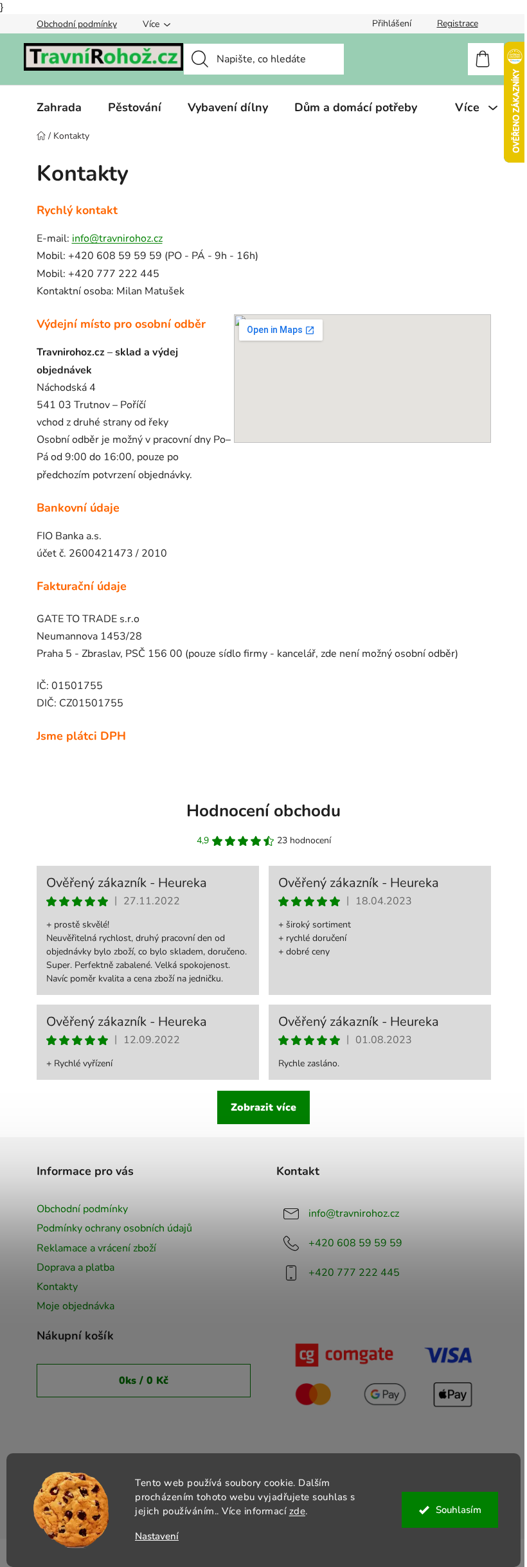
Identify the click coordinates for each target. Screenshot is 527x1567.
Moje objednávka (75, 1306)
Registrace (457, 23)
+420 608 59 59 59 (355, 1243)
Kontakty (57, 1287)
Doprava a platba (75, 1267)
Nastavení (157, 1536)
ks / (143, 1381)
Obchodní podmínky (77, 24)
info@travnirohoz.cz (117, 238)
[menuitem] (59, 107)
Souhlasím (458, 1509)
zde (297, 1511)
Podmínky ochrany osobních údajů (114, 1228)
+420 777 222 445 (354, 1273)
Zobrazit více (263, 1107)
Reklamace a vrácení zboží (96, 1248)
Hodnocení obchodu (263, 811)
